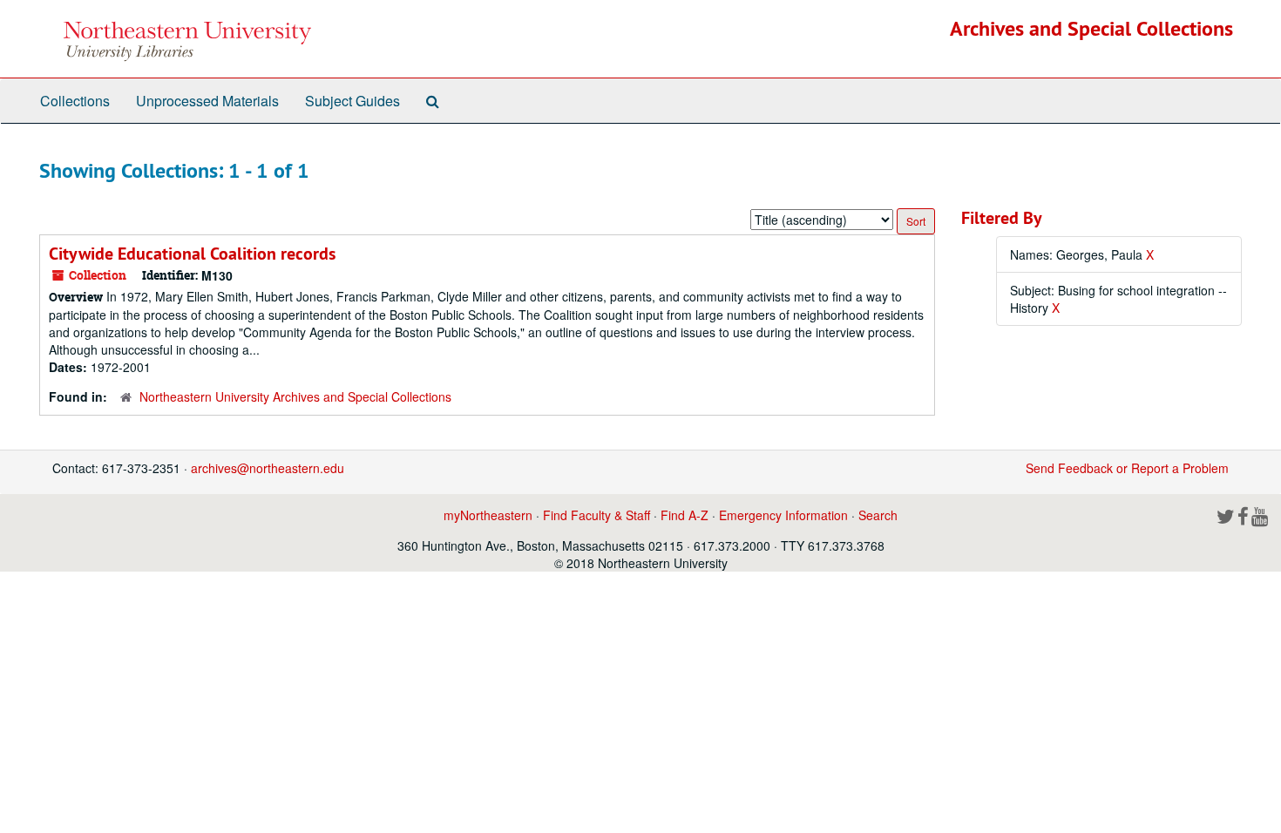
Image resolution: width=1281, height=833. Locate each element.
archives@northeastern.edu (267, 468)
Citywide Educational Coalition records (192, 253)
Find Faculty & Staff (596, 515)
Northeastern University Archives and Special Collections (295, 396)
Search (878, 515)
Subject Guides (352, 101)
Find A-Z (684, 515)
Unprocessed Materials (207, 101)
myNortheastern (488, 515)
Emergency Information (783, 515)
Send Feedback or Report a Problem (1127, 468)
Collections (75, 101)
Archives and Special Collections (1091, 28)
